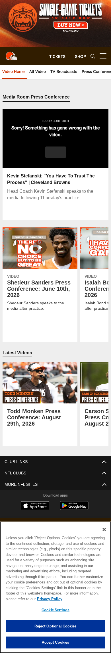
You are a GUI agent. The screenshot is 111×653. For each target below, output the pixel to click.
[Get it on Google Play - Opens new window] (74, 509)
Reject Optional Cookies (55, 626)
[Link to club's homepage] (11, 53)
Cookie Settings (55, 610)
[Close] (104, 529)
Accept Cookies (55, 642)
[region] (55, 587)
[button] (55, 152)
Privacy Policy (48, 599)
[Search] (93, 56)
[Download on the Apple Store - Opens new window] (35, 506)
